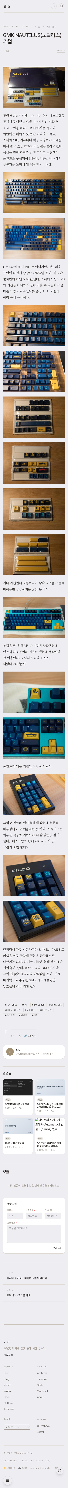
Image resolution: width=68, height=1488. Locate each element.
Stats (40, 1385)
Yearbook (43, 1391)
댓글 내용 (12, 1222)
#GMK (25, 1004)
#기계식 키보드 (13, 1010)
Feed (6, 1373)
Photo (7, 1385)
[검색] (54, 6)
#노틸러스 (30, 1010)
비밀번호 (30, 1210)
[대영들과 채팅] (59, 1470)
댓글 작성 (57, 1248)
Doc (6, 1397)
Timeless (9, 1409)
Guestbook (43, 1426)
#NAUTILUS (55, 1004)
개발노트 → (10, 1354)
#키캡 (34, 1015)
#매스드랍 (10, 1015)
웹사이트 (48, 1210)
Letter (40, 1431)
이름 (9, 1210)
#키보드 (23, 1015)
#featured (11, 1004)
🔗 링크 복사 (30, 1035)
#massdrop (38, 1004)
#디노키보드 (46, 1010)
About (40, 1397)
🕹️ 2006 (22, 1468)
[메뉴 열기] (7, 1480)
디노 (37, 26)
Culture (8, 1403)
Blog (6, 1379)
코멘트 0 (61, 50)
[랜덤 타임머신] (61, 6)
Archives (42, 1373)
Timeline (42, 1379)
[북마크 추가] (6, 1032)
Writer (7, 1391)
